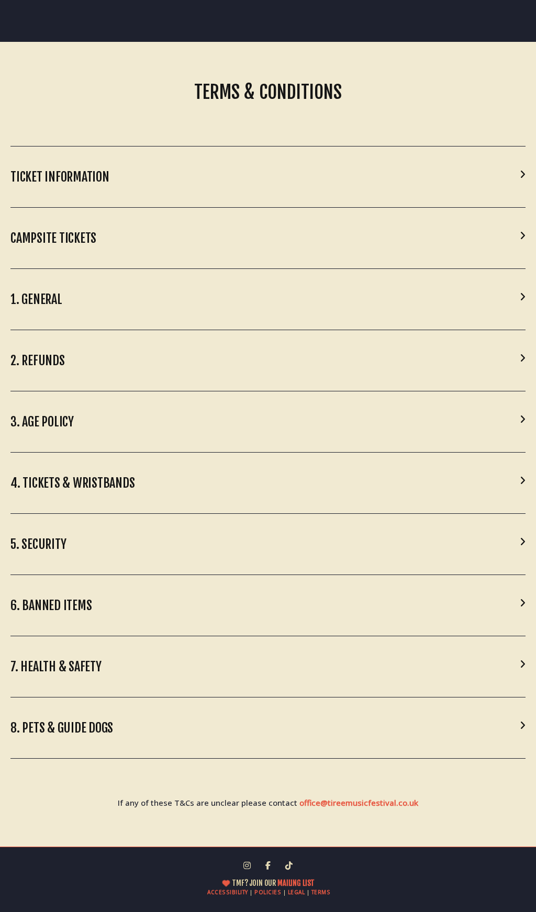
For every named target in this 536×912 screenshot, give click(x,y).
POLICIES (267, 892)
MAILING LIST (295, 883)
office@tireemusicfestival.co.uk (358, 802)
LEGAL (296, 892)
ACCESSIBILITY (227, 892)
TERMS (321, 892)
